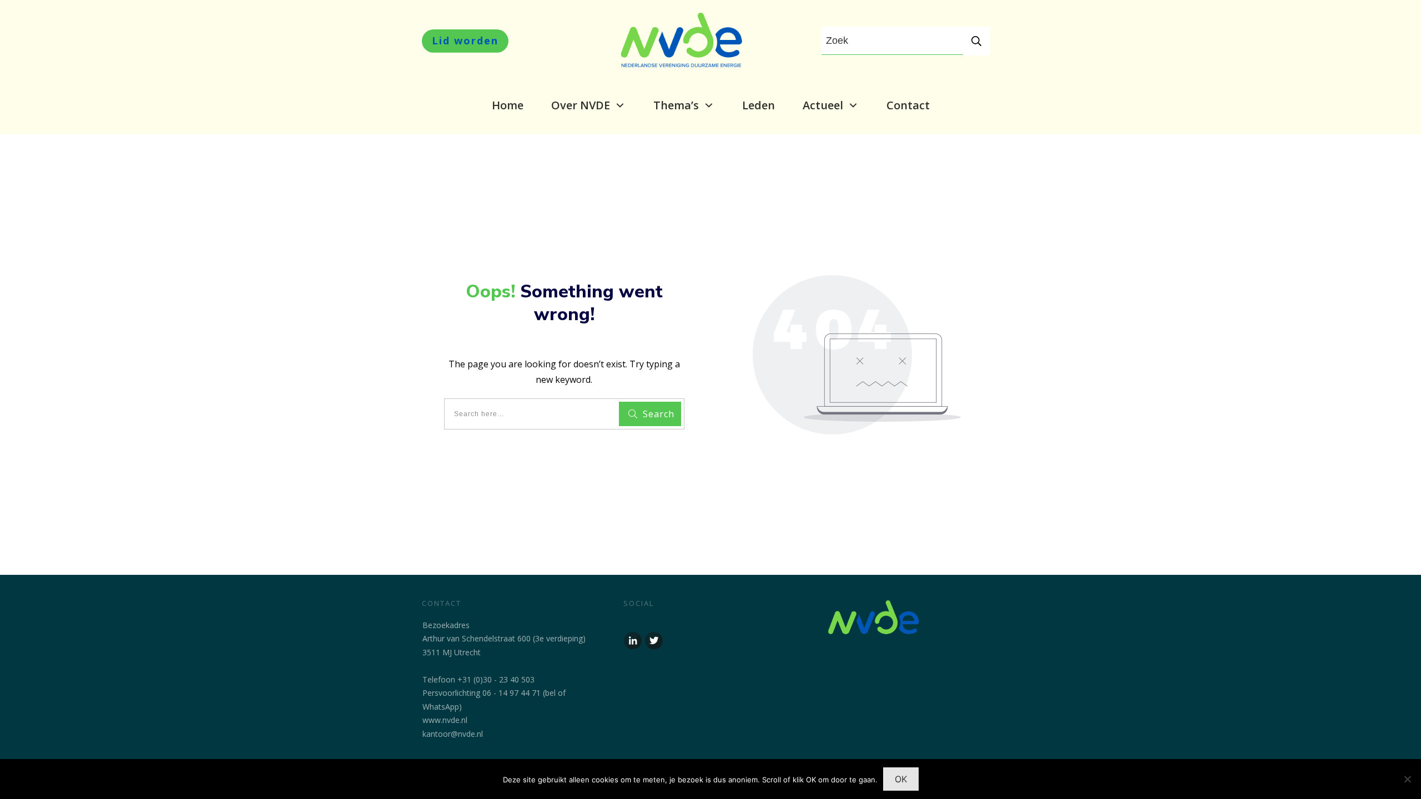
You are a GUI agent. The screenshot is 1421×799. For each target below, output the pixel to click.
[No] (1407, 779)
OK (901, 779)
